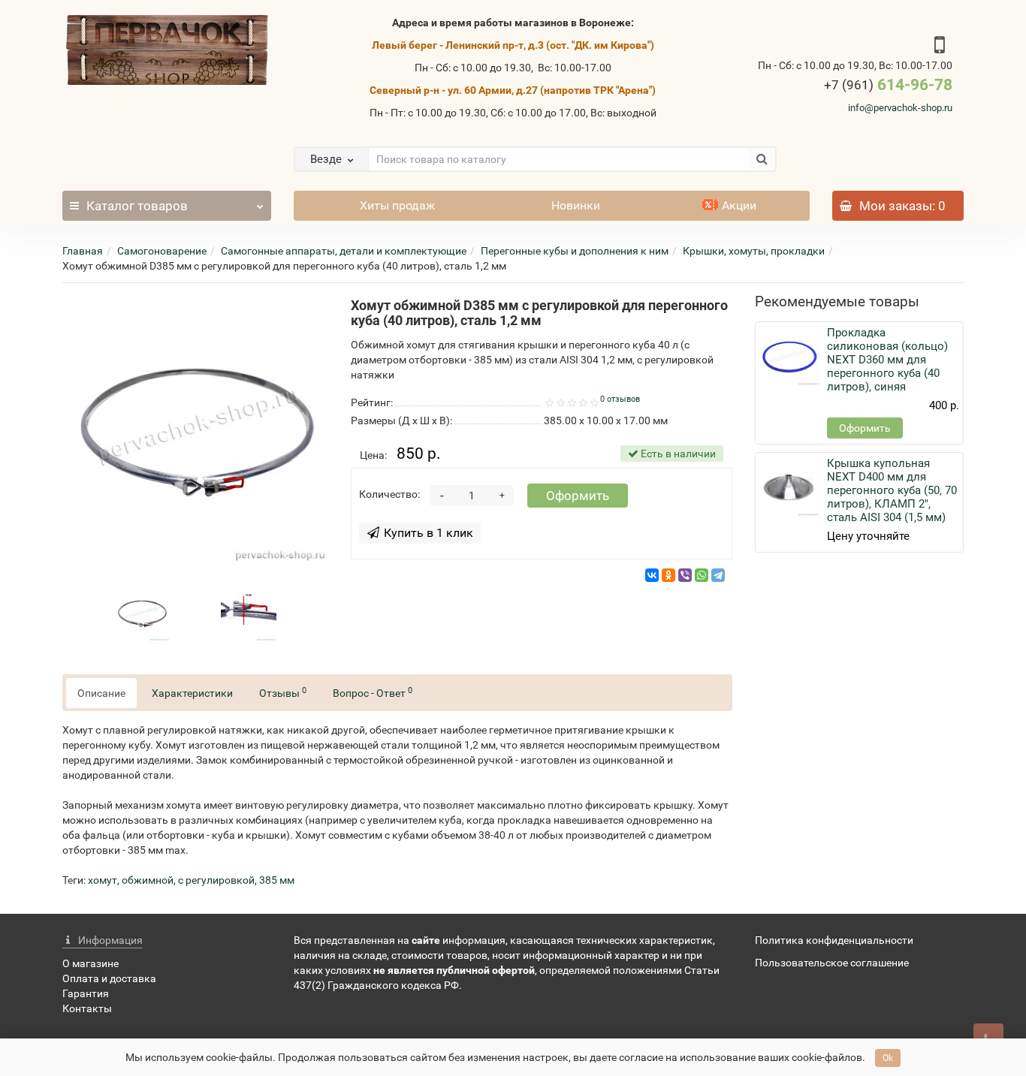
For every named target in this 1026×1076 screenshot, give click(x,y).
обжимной (148, 880)
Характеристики (192, 693)
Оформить (577, 495)
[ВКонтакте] (652, 575)
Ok (888, 1058)
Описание (101, 693)
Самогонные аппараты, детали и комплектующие (343, 251)
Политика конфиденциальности (834, 940)
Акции (739, 205)
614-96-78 (888, 85)
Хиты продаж (397, 205)
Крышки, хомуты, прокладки (754, 251)
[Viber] (685, 575)
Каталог (137, 205)
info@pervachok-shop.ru (900, 107)
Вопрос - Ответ (372, 692)
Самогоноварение (162, 251)
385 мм (276, 880)
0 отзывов (620, 399)
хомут (102, 880)
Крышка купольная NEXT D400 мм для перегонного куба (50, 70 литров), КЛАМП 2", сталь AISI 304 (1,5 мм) (892, 490)
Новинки (575, 205)
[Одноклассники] (668, 575)
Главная (82, 251)
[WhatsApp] (701, 575)
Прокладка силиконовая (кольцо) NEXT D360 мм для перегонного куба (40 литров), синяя (887, 359)
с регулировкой (216, 880)
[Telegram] (718, 575)
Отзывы (282, 692)
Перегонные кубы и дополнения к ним (574, 251)
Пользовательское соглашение (832, 963)
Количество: (389, 494)
